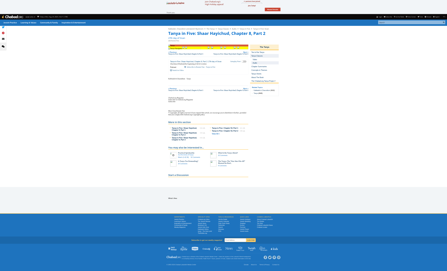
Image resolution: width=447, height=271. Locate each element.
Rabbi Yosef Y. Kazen (209, 258)
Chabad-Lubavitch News (265, 225)
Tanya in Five (245, 29)
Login (380, 17)
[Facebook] (265, 257)
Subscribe (221, 225)
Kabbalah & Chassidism (262, 90)
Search (220, 227)
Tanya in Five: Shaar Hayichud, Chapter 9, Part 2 (184, 134)
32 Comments (223, 155)
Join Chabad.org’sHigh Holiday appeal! (214, 3)
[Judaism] (12, 17)
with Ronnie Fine (173, 41)
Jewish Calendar (223, 221)
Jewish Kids (274, 248)
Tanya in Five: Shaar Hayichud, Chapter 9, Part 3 (184, 139)
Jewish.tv (195, 248)
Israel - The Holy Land (205, 231)
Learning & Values (28, 22)
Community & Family (49, 22)
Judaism (228, 258)
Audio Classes (218, 248)
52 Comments (195, 157)
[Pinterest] (274, 257)
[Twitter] (270, 257)
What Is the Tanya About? (228, 153)
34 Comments (182, 164)
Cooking (240, 248)
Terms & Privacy (264, 265)
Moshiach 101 (202, 225)
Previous (185, 53)
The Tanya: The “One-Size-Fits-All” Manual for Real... (231, 162)
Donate (429, 17)
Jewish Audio (244, 231)
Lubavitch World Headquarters (242, 256)
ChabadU (206, 248)
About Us (254, 265)
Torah (223, 258)
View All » (216, 134)
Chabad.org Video (204, 219)
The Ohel (260, 223)
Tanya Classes (223, 29)
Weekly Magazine (180, 227)
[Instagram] (278, 257)
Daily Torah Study (224, 223)
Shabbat (242, 223)
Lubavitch (207, 256)
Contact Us (275, 265)
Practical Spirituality (186, 153)
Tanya (256, 93)
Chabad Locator (262, 227)
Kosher (242, 225)
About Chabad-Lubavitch (265, 219)
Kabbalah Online (203, 229)
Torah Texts (252, 248)
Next (230, 53)
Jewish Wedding (245, 221)
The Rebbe (260, 221)
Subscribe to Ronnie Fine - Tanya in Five (201, 67)
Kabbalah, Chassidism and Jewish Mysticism (185, 29)
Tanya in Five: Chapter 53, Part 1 (225, 128)
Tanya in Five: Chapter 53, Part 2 (225, 131)
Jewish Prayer (244, 229)
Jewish (236, 258)
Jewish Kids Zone (203, 227)
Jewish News (202, 223)
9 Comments (222, 166)
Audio (234, 29)
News (229, 248)
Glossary (221, 229)
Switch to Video (178, 70)
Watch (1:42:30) (183, 157)
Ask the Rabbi (399, 17)
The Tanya (210, 29)
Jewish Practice (10, 22)
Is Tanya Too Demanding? (188, 161)
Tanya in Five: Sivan (261, 29)
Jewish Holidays (245, 219)
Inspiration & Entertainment (74, 22)
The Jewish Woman (204, 221)
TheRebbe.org (202, 233)
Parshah (242, 227)
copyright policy (199, 115)
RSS (219, 231)
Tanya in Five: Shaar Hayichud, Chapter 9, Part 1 (184, 129)
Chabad (201, 256)
